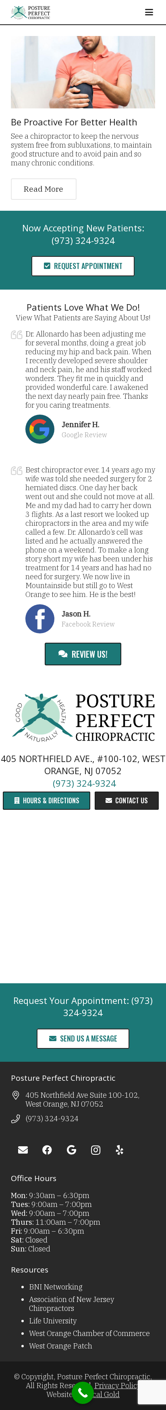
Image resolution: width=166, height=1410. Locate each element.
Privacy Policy (117, 1385)
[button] (149, 12)
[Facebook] (47, 1150)
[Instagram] (95, 1150)
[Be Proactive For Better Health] (83, 72)
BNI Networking (56, 1286)
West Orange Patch (60, 1346)
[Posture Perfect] (30, 12)
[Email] (23, 1150)
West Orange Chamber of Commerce (89, 1333)
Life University (53, 1320)
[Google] (71, 1150)
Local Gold (102, 1394)
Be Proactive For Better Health (74, 122)
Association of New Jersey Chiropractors (71, 1304)
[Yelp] (120, 1150)
